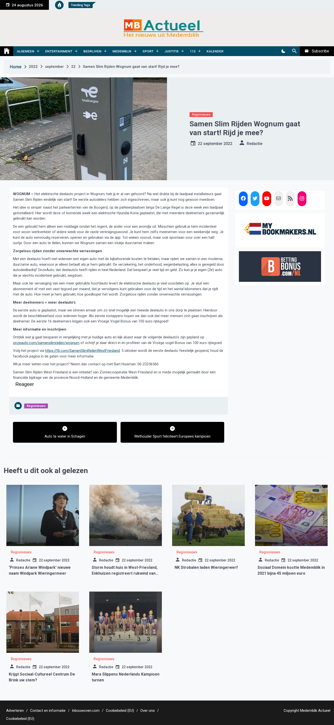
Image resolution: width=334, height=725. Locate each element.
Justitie (172, 51)
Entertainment (58, 51)
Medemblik (122, 51)
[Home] (6, 51)
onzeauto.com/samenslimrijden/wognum (46, 343)
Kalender (215, 51)
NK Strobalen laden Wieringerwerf (206, 567)
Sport (148, 51)
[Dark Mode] (283, 51)
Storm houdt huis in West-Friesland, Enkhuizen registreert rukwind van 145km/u (124, 573)
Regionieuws (201, 114)
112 (193, 51)
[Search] (294, 51)
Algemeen (25, 51)
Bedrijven (92, 51)
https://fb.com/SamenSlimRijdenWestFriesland (82, 350)
